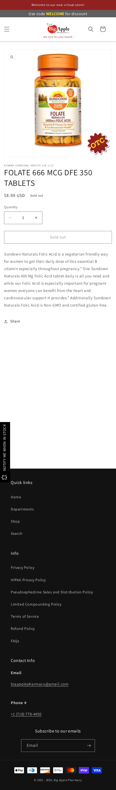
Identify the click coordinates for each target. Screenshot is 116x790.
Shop (15, 521)
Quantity (11, 207)
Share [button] (15, 321)
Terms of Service (25, 616)
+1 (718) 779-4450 (26, 714)
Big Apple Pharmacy (68, 780)
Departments (22, 509)
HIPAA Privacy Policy (28, 579)
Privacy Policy (22, 567)
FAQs (15, 640)
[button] (7, 29)
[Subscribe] (89, 745)
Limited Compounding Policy (36, 604)
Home (16, 497)
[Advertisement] (58, 405)
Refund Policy (23, 628)
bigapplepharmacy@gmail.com (40, 684)
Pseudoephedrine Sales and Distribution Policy (52, 592)
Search (17, 533)
